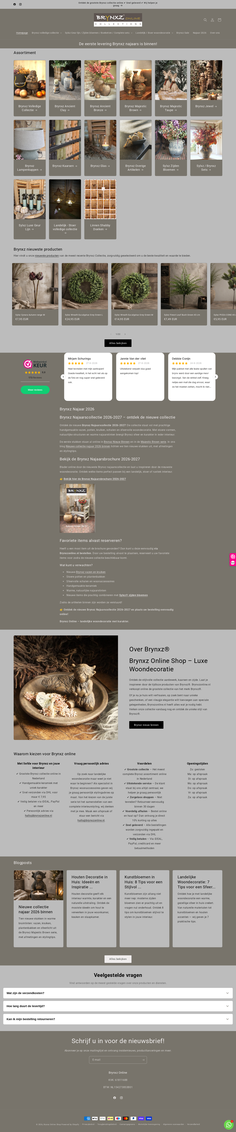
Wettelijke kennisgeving (149, 1124)
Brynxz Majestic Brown (135, 108)
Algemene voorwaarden (173, 1124)
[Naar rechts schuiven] (125, 334)
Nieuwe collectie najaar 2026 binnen (88, 446)
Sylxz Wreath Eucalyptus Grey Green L (84, 315)
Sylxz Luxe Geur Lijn (30, 227)
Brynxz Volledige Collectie (29, 108)
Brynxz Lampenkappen (27, 167)
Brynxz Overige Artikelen (135, 167)
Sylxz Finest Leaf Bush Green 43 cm (182, 315)
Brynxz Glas (98, 166)
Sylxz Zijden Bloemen (171, 167)
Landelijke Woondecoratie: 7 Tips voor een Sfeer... (196, 882)
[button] (46, 32)
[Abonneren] (143, 1060)
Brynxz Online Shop (52, 1124)
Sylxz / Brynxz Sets (206, 167)
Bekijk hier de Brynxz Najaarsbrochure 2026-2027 (95, 478)
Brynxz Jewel (204, 106)
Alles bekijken (118, 343)
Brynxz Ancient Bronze (100, 108)
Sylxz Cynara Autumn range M (30, 315)
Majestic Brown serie (153, 441)
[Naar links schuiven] (110, 334)
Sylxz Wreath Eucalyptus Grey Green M (134, 315)
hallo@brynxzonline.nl (38, 815)
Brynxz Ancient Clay (65, 108)
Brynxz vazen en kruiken (91, 572)
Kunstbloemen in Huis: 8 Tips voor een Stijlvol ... (143, 882)
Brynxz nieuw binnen (146, 725)
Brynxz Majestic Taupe (171, 108)
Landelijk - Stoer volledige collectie (65, 227)
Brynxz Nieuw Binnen (117, 441)
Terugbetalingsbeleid (106, 1124)
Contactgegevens (127, 1124)
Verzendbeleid (193, 1124)
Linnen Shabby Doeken (100, 227)
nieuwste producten (47, 255)
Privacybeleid (88, 1124)
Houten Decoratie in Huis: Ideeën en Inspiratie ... (90, 882)
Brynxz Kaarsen (63, 166)
